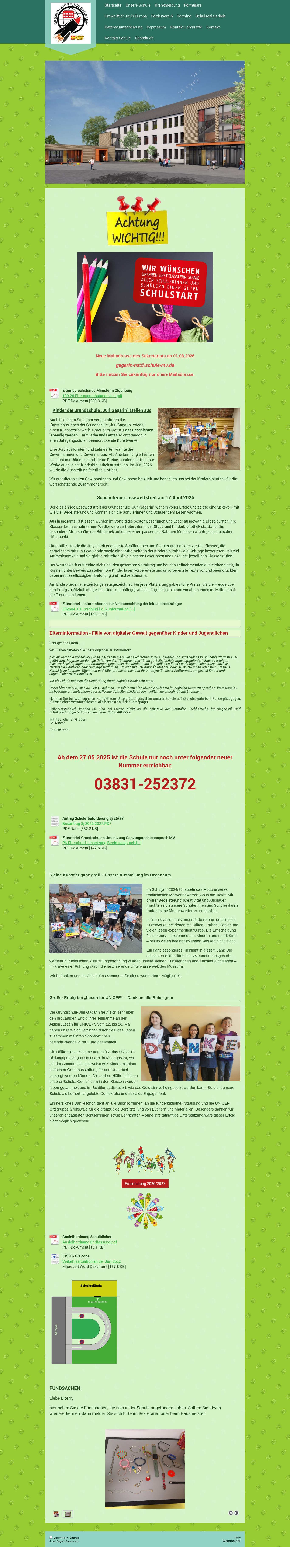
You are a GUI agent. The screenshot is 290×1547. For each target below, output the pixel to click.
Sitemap (74, 1537)
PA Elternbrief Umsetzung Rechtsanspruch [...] (101, 842)
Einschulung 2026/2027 (145, 1183)
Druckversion (61, 1537)
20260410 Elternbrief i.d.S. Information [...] (98, 608)
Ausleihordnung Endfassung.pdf (89, 1241)
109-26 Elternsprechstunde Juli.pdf (92, 395)
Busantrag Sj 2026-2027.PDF (86, 823)
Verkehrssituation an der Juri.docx (91, 1261)
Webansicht (231, 1540)
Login (238, 1537)
